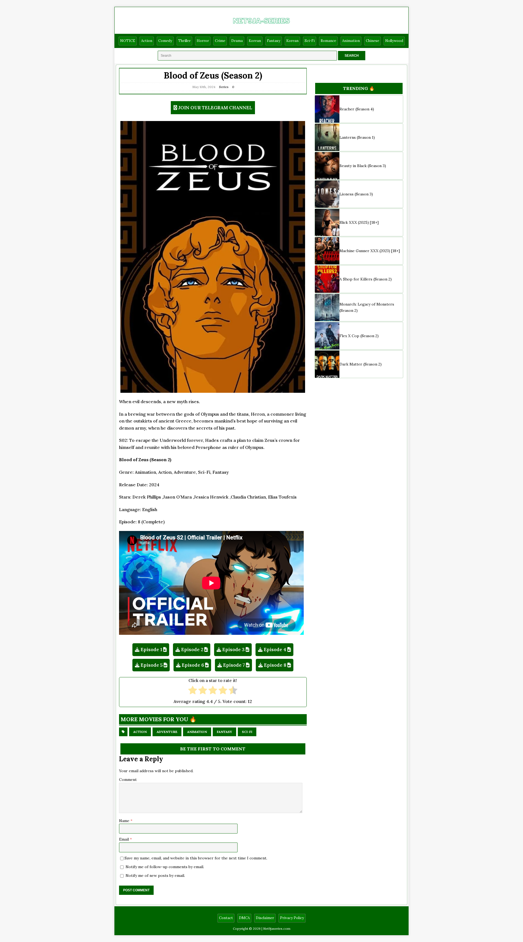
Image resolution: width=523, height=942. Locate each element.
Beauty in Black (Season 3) (362, 165)
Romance (328, 40)
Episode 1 (151, 650)
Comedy (165, 40)
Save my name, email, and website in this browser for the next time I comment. (195, 858)
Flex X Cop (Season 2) (359, 335)
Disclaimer (265, 918)
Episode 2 (192, 650)
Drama (237, 40)
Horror (203, 40)
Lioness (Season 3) (356, 194)
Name (124, 820)
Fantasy (273, 40)
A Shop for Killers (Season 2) (365, 279)
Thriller (184, 40)
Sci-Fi (310, 40)
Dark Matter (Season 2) (360, 364)
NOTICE (127, 40)
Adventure (167, 732)
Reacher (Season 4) (356, 109)
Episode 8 (275, 665)
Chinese (372, 40)
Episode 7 (234, 665)
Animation (351, 40)
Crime (220, 40)
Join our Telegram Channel (215, 108)
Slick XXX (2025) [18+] (359, 222)
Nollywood (394, 40)
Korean (255, 40)
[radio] (192, 691)
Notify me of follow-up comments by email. (165, 866)
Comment (128, 779)
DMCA (244, 918)
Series (224, 87)
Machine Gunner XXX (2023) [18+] (369, 250)
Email (124, 839)
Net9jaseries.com (276, 928)
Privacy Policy (292, 918)
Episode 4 (275, 650)
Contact (226, 918)
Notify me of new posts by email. (155, 875)
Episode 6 (193, 665)
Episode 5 (152, 665)
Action (146, 40)
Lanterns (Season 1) (357, 137)
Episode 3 (233, 650)
